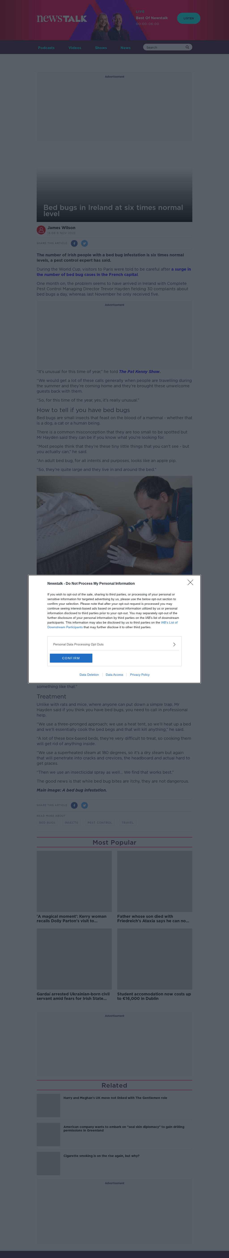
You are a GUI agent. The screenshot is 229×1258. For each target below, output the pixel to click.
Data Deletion (89, 674)
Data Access (114, 674)
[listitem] (114, 644)
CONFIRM (71, 658)
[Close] (192, 584)
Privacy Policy (140, 674)
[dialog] (114, 629)
